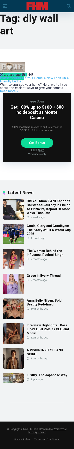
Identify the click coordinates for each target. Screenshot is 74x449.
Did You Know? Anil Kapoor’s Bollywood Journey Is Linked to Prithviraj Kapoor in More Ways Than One (48, 207)
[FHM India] (37, 6)
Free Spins (37, 101)
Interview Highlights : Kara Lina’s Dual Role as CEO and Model (48, 329)
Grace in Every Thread (44, 276)
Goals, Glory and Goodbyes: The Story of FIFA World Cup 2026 (49, 230)
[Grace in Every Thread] (13, 293)
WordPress (59, 429)
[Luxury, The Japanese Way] (13, 382)
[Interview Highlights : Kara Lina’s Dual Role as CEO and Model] (13, 343)
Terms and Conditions (47, 439)
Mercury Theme (37, 432)
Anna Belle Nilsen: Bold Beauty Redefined (44, 302)
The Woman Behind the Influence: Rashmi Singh (45, 253)
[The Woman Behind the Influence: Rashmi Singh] (13, 268)
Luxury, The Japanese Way (47, 375)
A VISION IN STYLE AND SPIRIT (45, 352)
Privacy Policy (22, 439)
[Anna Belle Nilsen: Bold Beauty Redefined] (13, 318)
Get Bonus (37, 143)
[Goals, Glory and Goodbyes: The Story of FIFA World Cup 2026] (13, 243)
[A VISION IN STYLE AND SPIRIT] (13, 367)
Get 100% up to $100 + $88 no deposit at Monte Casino (37, 112)
